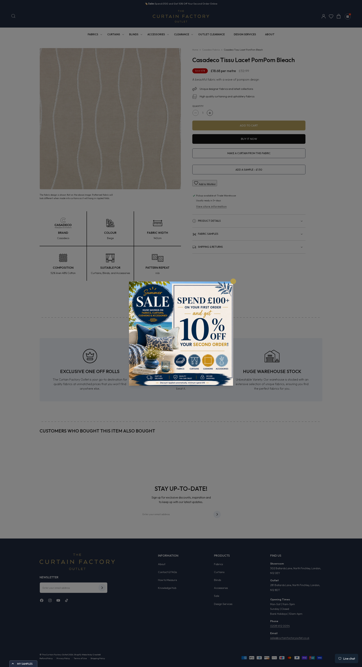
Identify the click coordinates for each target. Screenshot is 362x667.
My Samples (25, 663)
